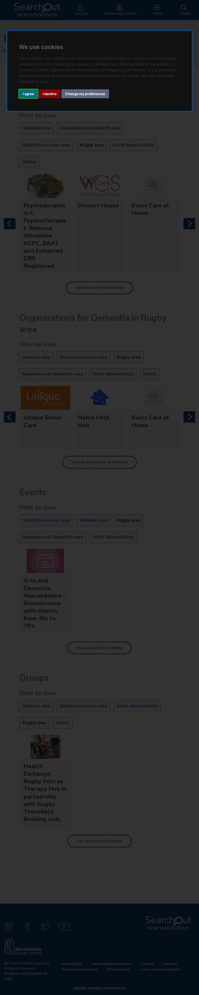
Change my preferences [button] (85, 94)
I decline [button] (50, 94)
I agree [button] (28, 94)
